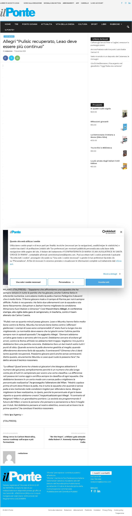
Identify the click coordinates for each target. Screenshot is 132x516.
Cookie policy (118, 510)
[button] (128, 27)
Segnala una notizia (52, 3)
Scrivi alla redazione (33, 3)
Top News (9, 36)
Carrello (85, 3)
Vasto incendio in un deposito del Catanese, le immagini (110, 57)
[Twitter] (11, 58)
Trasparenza (119, 513)
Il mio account (97, 3)
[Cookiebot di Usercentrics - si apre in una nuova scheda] (104, 232)
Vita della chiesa (65, 24)
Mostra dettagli (110, 274)
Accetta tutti (103, 282)
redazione (8, 51)
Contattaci (97, 510)
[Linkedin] (129, 3)
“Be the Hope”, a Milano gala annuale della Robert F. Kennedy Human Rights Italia (66, 439)
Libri (103, 24)
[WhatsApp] (17, 58)
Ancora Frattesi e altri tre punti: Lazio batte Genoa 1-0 (108, 50)
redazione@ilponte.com (100, 482)
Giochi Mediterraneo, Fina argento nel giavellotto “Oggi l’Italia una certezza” (106, 64)
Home (8, 24)
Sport (94, 24)
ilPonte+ (9, 30)
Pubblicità (88, 510)
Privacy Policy (107, 510)
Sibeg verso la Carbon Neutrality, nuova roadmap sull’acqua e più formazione (19, 439)
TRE (16, 24)
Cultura (82, 24)
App (77, 3)
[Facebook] (122, 3)
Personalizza (64, 282)
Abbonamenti (68, 3)
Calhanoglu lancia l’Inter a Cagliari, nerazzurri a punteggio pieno (110, 43)
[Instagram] (126, 3)
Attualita (46, 24)
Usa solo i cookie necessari (28, 282)
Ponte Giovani (29, 24)
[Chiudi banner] (121, 232)
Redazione (68, 510)
